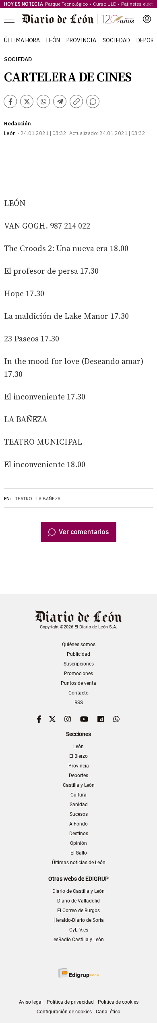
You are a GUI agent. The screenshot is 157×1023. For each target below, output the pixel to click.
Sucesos (79, 814)
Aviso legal (31, 1002)
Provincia (81, 40)
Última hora (22, 40)
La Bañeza (48, 498)
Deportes (78, 775)
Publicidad (78, 654)
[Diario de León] (78, 19)
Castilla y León (79, 785)
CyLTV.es (78, 930)
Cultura (78, 795)
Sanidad (79, 804)
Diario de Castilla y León (78, 891)
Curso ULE (104, 4)
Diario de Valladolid (78, 901)
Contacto (78, 693)
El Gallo (78, 853)
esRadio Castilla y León (79, 939)
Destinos (78, 833)
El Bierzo (78, 756)
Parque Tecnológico (66, 4)
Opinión (78, 843)
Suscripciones (79, 664)
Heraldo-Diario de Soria (79, 920)
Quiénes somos (78, 644)
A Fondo (78, 824)
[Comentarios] (93, 101)
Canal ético (108, 1012)
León (53, 40)
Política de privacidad (70, 1002)
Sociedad (116, 40)
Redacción (17, 123)
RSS (78, 702)
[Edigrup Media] (78, 972)
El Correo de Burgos (78, 910)
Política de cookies (118, 1002)
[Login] (147, 19)
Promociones (78, 673)
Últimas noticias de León (78, 862)
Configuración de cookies (64, 1012)
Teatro (23, 498)
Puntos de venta (78, 683)
